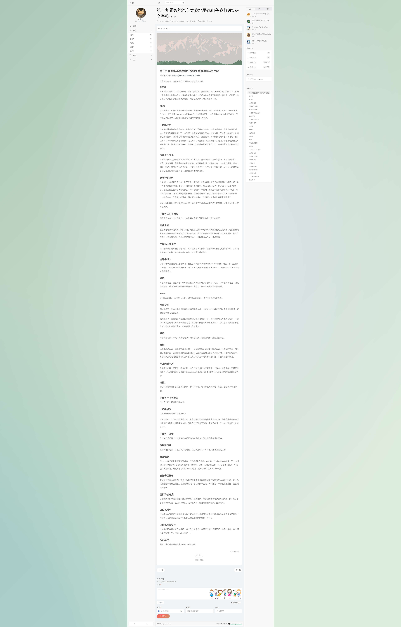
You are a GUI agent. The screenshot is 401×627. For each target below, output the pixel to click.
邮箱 (188, 607)
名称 (159, 607)
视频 (140, 43)
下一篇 (238, 570)
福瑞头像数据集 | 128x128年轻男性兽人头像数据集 (270, 34)
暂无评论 (194, 21)
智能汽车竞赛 (252, 79)
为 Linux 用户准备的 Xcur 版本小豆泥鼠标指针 (269, 27)
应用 (140, 51)
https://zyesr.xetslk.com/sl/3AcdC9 (186, 75)
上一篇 (160, 570)
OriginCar (260, 79)
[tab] (250, 8)
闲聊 (140, 39)
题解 (140, 47)
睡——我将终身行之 (259, 41)
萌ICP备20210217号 (222, 624)
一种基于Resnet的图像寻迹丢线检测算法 (267, 14)
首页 (162, 28)
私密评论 (234, 602)
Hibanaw (161, 21)
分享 (140, 35)
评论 (159, 585)
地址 (216, 607)
